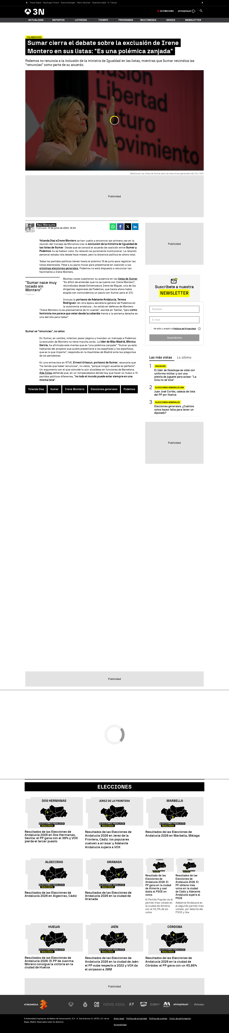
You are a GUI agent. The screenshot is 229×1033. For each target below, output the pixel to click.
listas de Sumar (127, 278)
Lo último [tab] (184, 357)
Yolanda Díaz (36, 389)
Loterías (81, 20)
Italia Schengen (68, 3)
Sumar (54, 389)
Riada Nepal (35, 3)
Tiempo (103, 20)
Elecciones (114, 786)
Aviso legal (119, 1018)
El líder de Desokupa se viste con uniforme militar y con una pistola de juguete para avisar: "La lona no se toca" (175, 375)
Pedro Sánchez (83, 3)
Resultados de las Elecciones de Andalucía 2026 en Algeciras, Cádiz (51, 894)
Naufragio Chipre (51, 3)
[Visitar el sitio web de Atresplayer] (183, 1004)
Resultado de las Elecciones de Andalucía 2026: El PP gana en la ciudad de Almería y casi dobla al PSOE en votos (158, 885)
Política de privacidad (136, 1018)
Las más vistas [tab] (160, 357)
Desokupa (160, 366)
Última (167, 11)
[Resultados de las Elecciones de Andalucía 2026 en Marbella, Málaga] (174, 813)
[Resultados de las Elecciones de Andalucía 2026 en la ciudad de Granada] (114, 874)
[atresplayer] (186, 11)
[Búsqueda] (201, 11)
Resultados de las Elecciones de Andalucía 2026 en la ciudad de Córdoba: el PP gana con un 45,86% (171, 962)
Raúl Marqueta (46, 224)
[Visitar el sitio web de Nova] (108, 1004)
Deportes (58, 20)
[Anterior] (26, 3)
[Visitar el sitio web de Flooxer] (199, 1004)
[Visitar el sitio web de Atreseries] (132, 1004)
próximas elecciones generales (58, 268)
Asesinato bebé (99, 3)
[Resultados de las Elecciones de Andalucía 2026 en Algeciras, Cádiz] (54, 874)
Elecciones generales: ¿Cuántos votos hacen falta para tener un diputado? (174, 409)
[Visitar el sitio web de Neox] (97, 1004)
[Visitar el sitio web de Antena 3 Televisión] (73, 1004)
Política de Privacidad (184, 328)
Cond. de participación (180, 1018)
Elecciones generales (104, 389)
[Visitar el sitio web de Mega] (120, 1004)
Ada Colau (45, 372)
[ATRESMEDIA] (35, 1004)
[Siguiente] (202, 3)
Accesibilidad (120, 1024)
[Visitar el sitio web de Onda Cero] (143, 1004)
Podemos (129, 389)
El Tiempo (112, 3)
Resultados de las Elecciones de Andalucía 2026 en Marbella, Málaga (172, 834)
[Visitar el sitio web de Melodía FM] (167, 1004)
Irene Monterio (74, 389)
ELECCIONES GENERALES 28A (169, 387)
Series (170, 20)
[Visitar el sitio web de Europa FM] (155, 1004)
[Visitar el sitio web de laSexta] (85, 1004)
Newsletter (193, 20)
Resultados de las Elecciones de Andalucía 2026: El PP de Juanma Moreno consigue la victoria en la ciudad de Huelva (49, 962)
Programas (126, 20)
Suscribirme (174, 337)
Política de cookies (158, 1018)
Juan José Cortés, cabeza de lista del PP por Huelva (174, 393)
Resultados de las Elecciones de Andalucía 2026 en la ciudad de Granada (108, 896)
